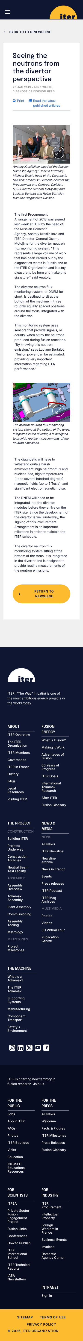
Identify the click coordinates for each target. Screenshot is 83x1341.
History (13, 774)
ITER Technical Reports (19, 1267)
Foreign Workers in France (50, 1229)
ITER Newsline (53, 851)
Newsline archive (49, 860)
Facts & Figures (53, 1128)
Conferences (17, 1236)
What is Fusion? (54, 740)
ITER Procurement (51, 1205)
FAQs (12, 781)
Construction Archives (18, 858)
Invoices (48, 1247)
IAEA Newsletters (17, 1277)
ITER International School (17, 1254)
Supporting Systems (16, 1000)
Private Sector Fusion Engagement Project (18, 1216)
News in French (53, 869)
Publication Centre (50, 939)
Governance (17, 760)
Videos (47, 923)
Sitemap (25, 1317)
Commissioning (19, 914)
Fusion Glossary (54, 805)
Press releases (53, 884)
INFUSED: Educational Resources (17, 1168)
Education (15, 1157)
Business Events (54, 1240)
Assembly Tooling (15, 923)
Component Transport (17, 1018)
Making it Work (53, 747)
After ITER (49, 798)
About (14, 727)
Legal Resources (16, 790)
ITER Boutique (18, 1143)
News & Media (49, 826)
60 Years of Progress (50, 767)
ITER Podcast (52, 891)
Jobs (11, 1114)
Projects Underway (16, 847)
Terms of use (53, 1317)
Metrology (15, 932)
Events (47, 876)
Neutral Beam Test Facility (18, 869)
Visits (12, 1150)
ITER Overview (19, 735)
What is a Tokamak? (15, 978)
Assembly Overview (15, 887)
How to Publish (19, 1243)
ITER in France (19, 767)
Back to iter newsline (29, 32)
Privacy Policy (41, 1324)
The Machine (20, 969)
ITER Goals (50, 776)
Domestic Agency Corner (53, 1256)
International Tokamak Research (51, 787)
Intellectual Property (50, 1216)
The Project (19, 823)
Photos (47, 916)
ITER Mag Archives (49, 900)
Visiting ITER (17, 799)
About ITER (16, 1121)
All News (48, 844)
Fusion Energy (48, 729)
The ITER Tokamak (15, 989)
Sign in (47, 1296)
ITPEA (12, 1204)
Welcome (49, 1121)
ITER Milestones (54, 1136)
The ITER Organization (17, 744)
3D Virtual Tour (53, 930)
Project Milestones (16, 948)
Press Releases (53, 1143)
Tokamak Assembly (15, 898)
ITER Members (19, 753)
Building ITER (18, 839)
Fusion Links (17, 1229)
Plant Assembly (19, 907)
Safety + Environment (17, 1029)
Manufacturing (19, 1009)
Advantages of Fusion (53, 756)
